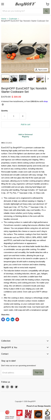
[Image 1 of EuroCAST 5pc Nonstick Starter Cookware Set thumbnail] (5, 79)
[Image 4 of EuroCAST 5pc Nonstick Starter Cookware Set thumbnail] (31, 79)
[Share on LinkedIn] (12, 319)
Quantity (4, 111)
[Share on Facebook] (3, 319)
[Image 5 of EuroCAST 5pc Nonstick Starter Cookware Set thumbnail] (40, 79)
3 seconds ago (25, 135)
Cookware (13, 19)
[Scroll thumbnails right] (48, 78)
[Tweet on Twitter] (8, 319)
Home (3, 19)
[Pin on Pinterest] (17, 319)
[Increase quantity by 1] (23, 116)
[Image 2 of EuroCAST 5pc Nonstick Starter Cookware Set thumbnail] (14, 79)
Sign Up (38, 372)
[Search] (46, 11)
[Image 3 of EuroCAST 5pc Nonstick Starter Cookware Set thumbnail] (23, 79)
